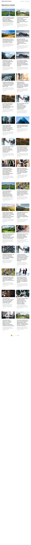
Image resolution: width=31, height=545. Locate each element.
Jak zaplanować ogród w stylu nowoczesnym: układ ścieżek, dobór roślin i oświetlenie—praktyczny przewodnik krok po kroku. (8, 279)
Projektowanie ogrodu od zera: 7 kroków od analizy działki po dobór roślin (22, 126)
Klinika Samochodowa (6, 1)
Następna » (18, 335)
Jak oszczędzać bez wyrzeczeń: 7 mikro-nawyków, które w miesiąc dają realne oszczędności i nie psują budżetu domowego (8, 300)
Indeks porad (22, 1)
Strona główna (27, 1)
